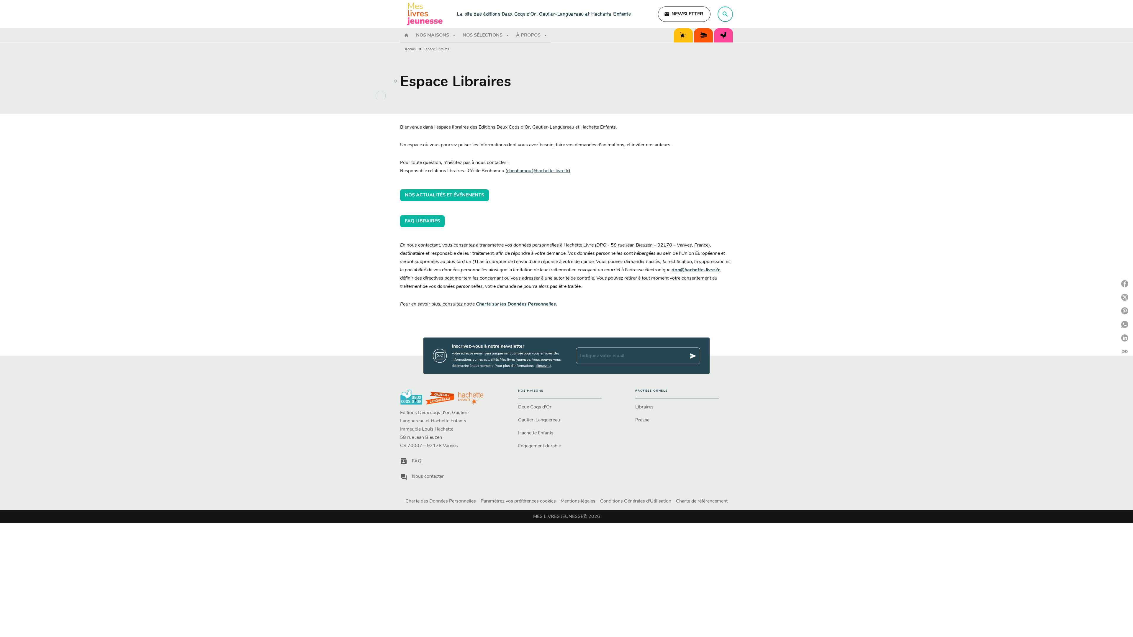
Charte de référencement (702, 501)
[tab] (406, 35)
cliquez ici (543, 366)
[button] (684, 14)
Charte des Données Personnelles (440, 501)
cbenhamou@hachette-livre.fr (538, 171)
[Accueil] (425, 14)
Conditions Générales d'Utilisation (635, 501)
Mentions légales (578, 501)
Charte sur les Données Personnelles (516, 304)
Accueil (411, 49)
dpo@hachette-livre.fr (696, 270)
